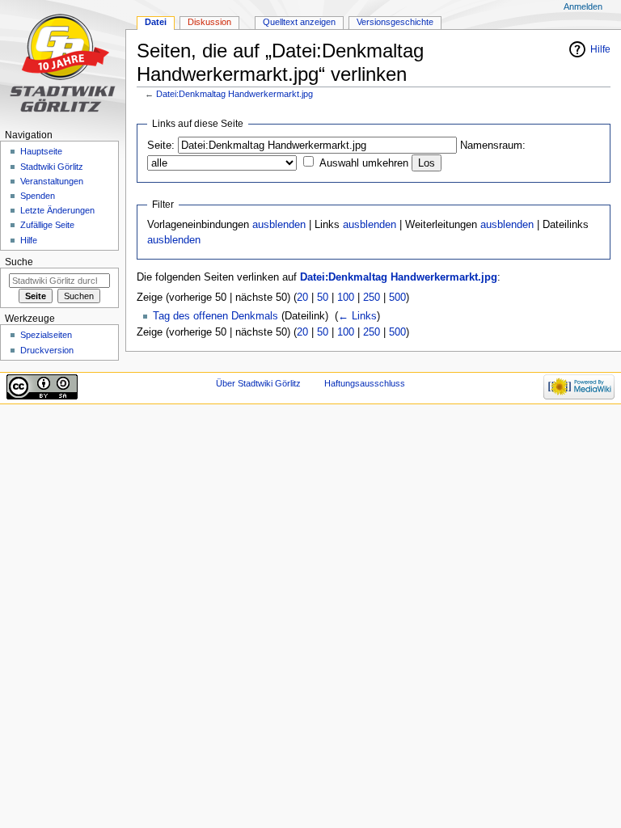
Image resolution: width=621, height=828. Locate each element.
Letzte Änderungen (57, 210)
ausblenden (279, 224)
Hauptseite (41, 151)
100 (345, 297)
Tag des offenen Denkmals (215, 316)
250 (371, 297)
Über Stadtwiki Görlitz (258, 383)
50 (322, 297)
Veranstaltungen (51, 181)
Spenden (37, 196)
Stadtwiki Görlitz (51, 166)
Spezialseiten (46, 335)
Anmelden (583, 6)
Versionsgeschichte (395, 22)
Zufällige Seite (47, 225)
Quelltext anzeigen (299, 22)
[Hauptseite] (62, 62)
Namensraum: (493, 145)
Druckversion (47, 350)
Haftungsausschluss (364, 383)
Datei (156, 22)
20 (302, 297)
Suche (19, 262)
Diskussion (209, 22)
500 (397, 297)
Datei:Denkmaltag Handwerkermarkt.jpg (234, 94)
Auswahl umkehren (363, 163)
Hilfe (600, 49)
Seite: (161, 145)
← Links (357, 316)
